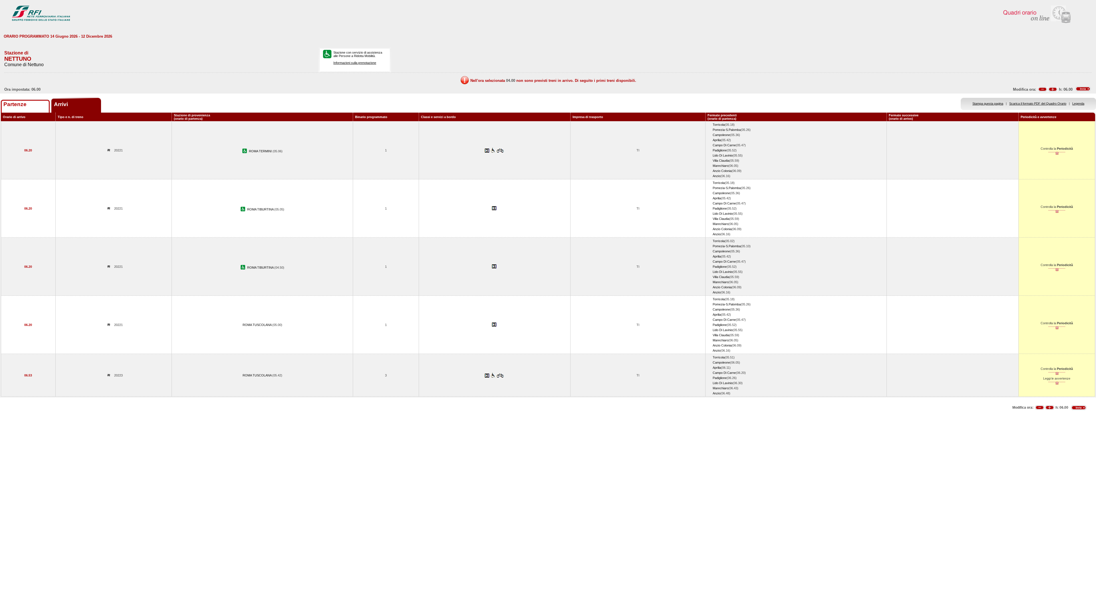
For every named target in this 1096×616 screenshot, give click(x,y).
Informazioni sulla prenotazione (354, 62)
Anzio (716, 176)
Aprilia (717, 140)
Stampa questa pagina (987, 103)
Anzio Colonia (722, 171)
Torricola (719, 124)
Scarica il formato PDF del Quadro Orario (1037, 103)
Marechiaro (720, 165)
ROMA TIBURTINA (260, 209)
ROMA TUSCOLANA (257, 325)
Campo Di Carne (724, 145)
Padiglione (720, 150)
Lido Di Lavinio (723, 155)
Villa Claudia (721, 160)
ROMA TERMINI (261, 151)
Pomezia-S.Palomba (727, 129)
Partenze (15, 104)
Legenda (1078, 103)
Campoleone (721, 135)
